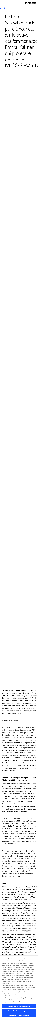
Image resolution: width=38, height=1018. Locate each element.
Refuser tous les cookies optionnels (19, 1011)
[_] (30, 3)
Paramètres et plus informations (19, 1015)
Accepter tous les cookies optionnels (19, 1006)
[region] (19, 987)
